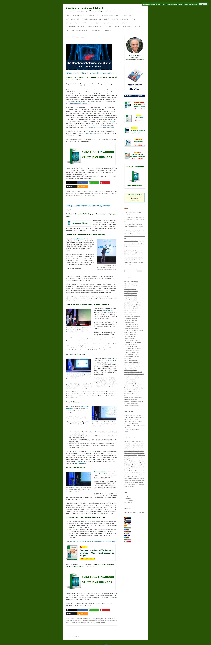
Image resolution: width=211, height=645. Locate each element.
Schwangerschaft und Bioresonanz (132, 384)
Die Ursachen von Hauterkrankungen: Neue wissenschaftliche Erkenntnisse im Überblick (134, 252)
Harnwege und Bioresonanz (131, 334)
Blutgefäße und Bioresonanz (131, 312)
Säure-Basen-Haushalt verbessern (75, 26)
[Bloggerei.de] (127, 542)
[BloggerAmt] (127, 522)
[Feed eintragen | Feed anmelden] (126, 534)
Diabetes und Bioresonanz (130, 318)
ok (202, 4)
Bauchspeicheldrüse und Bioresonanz (133, 303)
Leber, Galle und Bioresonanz (131, 350)
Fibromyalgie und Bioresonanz (131, 328)
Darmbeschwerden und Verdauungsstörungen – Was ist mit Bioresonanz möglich (93, 541)
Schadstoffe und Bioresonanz (131, 376)
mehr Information (193, 4)
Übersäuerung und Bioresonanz (132, 389)
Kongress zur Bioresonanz (83, 620)
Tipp (67, 30)
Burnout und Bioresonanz (130, 314)
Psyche (133, 19)
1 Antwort (68, 210)
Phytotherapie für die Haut (131, 241)
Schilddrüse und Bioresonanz (131, 378)
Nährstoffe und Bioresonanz (131, 360)
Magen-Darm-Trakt (91, 133)
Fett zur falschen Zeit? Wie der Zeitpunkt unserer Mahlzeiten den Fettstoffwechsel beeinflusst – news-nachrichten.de (134, 480)
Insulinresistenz (110, 121)
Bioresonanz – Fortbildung (130, 307)
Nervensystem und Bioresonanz (132, 362)
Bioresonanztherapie (80, 195)
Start (67, 15)
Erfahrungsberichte (92, 15)
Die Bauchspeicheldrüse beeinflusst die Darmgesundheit (90, 73)
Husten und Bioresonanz (130, 344)
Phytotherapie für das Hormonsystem (133, 212)
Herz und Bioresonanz (129, 338)
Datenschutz (107, 30)
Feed (127, 208)
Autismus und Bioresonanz (131, 301)
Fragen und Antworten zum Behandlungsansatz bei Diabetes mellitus (133, 447)
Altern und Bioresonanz (130, 289)
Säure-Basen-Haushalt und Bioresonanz (134, 374)
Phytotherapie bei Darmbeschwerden (133, 262)
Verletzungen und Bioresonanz (132, 395)
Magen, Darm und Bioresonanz (78, 193)
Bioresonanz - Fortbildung (107, 618)
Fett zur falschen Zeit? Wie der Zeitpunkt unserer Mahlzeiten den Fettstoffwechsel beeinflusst (134, 472)
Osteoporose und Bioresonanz (131, 364)
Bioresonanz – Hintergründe (131, 308)
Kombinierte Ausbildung (94, 26)
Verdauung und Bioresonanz (131, 393)
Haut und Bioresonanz (130, 336)
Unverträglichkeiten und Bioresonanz (133, 391)
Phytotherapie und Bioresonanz (132, 366)
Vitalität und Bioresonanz (130, 399)
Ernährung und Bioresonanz (131, 326)
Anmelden (126, 496)
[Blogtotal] (127, 524)
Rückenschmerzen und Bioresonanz (133, 372)
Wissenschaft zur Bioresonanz (123, 26)
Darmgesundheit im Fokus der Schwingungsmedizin (88, 205)
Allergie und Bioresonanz (130, 285)
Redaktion (137, 26)
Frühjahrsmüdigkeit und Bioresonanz (133, 330)
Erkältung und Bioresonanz (131, 324)
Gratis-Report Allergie (129, 15)
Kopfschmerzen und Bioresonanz (132, 348)
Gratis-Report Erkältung (72, 19)
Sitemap (105, 644)
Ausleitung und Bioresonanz (131, 299)
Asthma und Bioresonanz (130, 295)
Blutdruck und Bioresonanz (131, 310)
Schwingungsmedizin (100, 622)
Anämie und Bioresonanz (130, 293)
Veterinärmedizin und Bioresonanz (132, 397)
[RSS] (125, 526)
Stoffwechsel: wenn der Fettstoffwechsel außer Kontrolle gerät (134, 457)
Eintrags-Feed (127, 498)
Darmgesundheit (90, 195)
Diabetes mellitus (108, 23)
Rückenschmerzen (121, 23)
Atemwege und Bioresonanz (131, 297)
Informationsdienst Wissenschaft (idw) (79, 103)
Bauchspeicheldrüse (105, 193)
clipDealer (141, 512)
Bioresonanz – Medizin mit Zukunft (84, 7)
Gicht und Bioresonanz (130, 332)
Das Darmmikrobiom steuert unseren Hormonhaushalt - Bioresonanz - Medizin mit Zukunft (134, 443)
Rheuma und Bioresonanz (130, 370)
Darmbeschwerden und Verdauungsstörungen (95, 19)
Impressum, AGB (96, 30)
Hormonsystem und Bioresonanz (132, 342)
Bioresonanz (108, 620)
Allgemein (100, 191)
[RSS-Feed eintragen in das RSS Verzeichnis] (127, 518)
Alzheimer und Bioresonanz (131, 291)
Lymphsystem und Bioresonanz (132, 352)
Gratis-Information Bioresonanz (110, 15)
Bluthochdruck (95, 23)
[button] (71, 182)
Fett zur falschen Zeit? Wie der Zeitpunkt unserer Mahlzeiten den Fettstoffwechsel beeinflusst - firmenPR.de (134, 453)
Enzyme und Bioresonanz (130, 320)
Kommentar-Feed (128, 500)
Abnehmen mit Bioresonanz (131, 281)
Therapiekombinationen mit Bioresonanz (134, 388)
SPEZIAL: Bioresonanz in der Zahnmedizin (76, 23)
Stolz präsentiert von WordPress (73, 636)
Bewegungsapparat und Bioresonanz (133, 305)
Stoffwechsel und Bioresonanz (131, 386)
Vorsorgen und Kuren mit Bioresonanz (133, 401)
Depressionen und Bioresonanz (132, 316)
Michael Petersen (90, 191)
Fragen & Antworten (77, 15)
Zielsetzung (108, 26)
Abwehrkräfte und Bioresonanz (132, 283)
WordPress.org (128, 502)
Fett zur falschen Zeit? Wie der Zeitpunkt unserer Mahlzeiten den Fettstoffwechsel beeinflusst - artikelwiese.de (134, 463)
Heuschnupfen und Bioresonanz (132, 340)
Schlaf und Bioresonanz (130, 380)
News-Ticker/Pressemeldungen (80, 30)
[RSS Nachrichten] (127, 532)
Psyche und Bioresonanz (130, 368)
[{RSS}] (127, 528)
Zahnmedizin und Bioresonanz (131, 405)
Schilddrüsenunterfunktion (120, 19)
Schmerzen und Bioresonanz (131, 382)
